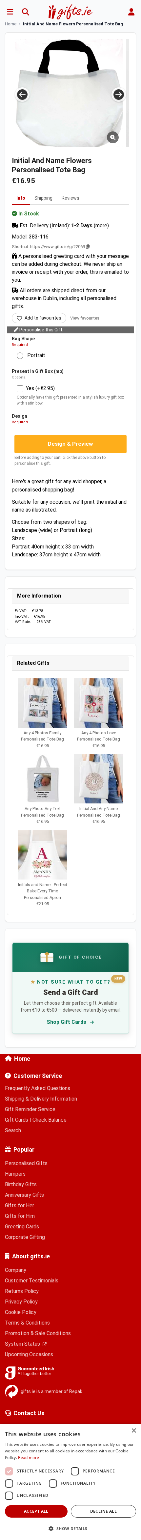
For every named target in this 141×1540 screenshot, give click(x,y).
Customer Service (37, 1075)
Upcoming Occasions (29, 1354)
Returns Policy (22, 1291)
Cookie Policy (20, 1312)
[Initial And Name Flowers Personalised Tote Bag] (69, 93)
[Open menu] (10, 12)
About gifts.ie (31, 1256)
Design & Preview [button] (70, 443)
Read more (28, 1457)
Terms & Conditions (27, 1323)
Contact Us (29, 1413)
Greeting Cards (22, 1226)
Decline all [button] (103, 1511)
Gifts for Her (19, 1205)
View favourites (84, 318)
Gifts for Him (20, 1216)
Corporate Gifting (25, 1237)
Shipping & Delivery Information (41, 1099)
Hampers (15, 1174)
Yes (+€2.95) (40, 388)
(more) (101, 225)
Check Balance (49, 1120)
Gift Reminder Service (30, 1109)
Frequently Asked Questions (37, 1088)
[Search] (25, 12)
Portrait (34, 355)
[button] (70, 1528)
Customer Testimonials (31, 1280)
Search (13, 1130)
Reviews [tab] (70, 198)
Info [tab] (20, 198)
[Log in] (131, 12)
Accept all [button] (36, 1511)
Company (15, 1270)
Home (22, 1058)
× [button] (133, 1430)
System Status (23, 1344)
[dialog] (70, 1482)
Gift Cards (16, 1120)
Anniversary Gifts (24, 1195)
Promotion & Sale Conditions (38, 1333)
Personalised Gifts (26, 1163)
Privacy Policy (21, 1302)
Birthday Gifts (21, 1184)
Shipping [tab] (43, 198)
